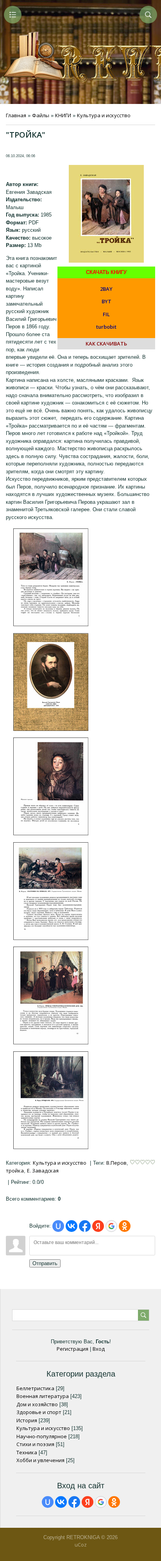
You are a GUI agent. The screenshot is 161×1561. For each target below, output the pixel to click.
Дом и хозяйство (37, 1404)
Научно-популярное (41, 1436)
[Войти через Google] (111, 1226)
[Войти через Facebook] (85, 1226)
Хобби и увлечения (40, 1460)
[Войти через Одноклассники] (125, 1226)
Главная (16, 115)
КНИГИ (63, 115)
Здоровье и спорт (38, 1412)
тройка (15, 1170)
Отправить (44, 1263)
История (26, 1420)
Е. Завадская (43, 1170)
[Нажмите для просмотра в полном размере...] (50, 624)
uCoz (81, 1544)
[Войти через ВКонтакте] (71, 1226)
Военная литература (42, 1396)
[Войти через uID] (58, 1226)
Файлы (40, 115)
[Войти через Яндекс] (98, 1226)
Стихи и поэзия (35, 1444)
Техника (26, 1452)
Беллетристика (35, 1388)
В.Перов (116, 1162)
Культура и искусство (104, 115)
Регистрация (72, 1348)
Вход (99, 1348)
